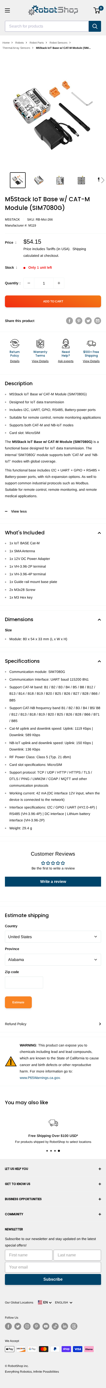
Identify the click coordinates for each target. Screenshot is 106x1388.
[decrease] (29, 283)
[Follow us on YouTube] (45, 1326)
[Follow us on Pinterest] (36, 1326)
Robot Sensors (59, 42)
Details (14, 361)
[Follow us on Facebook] (8, 1326)
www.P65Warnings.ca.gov (40, 1078)
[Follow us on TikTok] (55, 1326)
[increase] (59, 283)
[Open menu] (7, 10)
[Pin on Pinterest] (78, 320)
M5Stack (12, 219)
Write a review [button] (53, 881)
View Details (40, 361)
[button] (102, 180)
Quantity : (12, 283)
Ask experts (65, 361)
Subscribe (53, 1279)
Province (12, 949)
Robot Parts (37, 42)
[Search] (95, 26)
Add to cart (53, 301)
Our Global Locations (19, 1302)
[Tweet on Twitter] (88, 320)
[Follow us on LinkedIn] (64, 1326)
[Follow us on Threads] (74, 1326)
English (62, 1302)
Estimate (18, 1002)
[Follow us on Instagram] (27, 1326)
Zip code (12, 972)
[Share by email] (97, 320)
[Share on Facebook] (69, 320)
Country (11, 926)
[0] (97, 10)
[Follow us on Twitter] (17, 1326)
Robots (19, 42)
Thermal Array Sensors (16, 47)
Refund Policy (15, 1024)
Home (6, 42)
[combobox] (47, 26)
